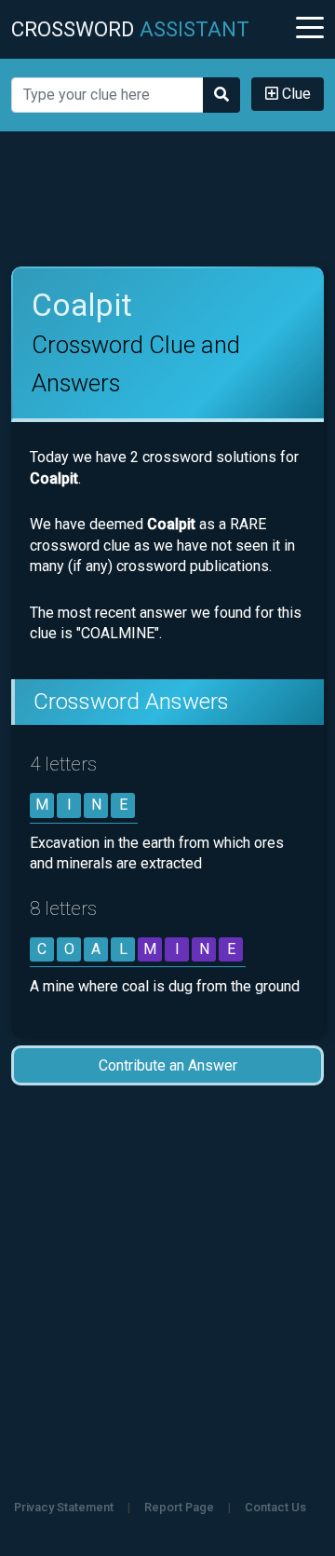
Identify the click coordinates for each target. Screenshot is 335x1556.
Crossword (130, 29)
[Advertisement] (167, 199)
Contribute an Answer (168, 1065)
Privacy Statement (64, 1507)
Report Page (179, 1507)
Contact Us (275, 1507)
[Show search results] (221, 95)
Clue (294, 93)
